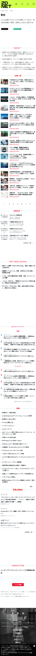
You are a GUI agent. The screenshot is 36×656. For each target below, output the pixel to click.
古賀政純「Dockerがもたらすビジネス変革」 (16, 447)
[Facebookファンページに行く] (13, 613)
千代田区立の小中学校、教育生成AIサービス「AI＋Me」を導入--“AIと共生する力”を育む (22, 81)
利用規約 (18, 633)
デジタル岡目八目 (7, 422)
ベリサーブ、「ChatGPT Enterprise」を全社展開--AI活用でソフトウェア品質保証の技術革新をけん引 (22, 164)
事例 (11, 10)
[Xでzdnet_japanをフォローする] (18, 613)
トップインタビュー (8, 425)
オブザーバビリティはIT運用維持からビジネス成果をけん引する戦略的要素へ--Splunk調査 (22, 90)
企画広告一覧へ (27, 243)
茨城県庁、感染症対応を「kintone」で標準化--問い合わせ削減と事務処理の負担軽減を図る (22, 107)
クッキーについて (18, 636)
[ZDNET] (6, 4)
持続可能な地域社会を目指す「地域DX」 (14, 465)
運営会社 (18, 642)
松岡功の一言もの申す (9, 419)
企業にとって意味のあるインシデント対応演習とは (17, 473)
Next (34, 204)
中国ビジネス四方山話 (9, 437)
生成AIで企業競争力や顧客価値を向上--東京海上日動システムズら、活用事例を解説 (22, 133)
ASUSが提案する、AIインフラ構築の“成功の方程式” (17, 59)
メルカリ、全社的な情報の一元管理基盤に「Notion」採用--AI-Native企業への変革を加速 (22, 98)
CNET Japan (18, 596)
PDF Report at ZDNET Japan (12, 440)
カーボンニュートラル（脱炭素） (12, 462)
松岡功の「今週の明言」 (9, 412)
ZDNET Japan (4, 10)
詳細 (31, 652)
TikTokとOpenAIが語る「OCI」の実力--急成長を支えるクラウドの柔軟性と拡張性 (22, 124)
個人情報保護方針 (18, 630)
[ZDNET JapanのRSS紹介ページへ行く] (23, 613)
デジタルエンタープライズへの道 (12, 450)
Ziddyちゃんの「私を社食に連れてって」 (15, 444)
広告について (18, 639)
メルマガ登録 (18, 584)
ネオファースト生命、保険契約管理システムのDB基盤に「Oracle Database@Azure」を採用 (22, 156)
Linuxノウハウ (7, 429)
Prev (5, 204)
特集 (31, 486)
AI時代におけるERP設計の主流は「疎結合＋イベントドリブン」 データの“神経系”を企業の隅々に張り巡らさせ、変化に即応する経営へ (18, 53)
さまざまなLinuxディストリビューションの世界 (17, 416)
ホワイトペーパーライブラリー (23, 401)
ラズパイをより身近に (9, 477)
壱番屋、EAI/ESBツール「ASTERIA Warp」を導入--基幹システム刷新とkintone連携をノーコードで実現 (21, 116)
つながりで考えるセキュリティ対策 (13, 453)
